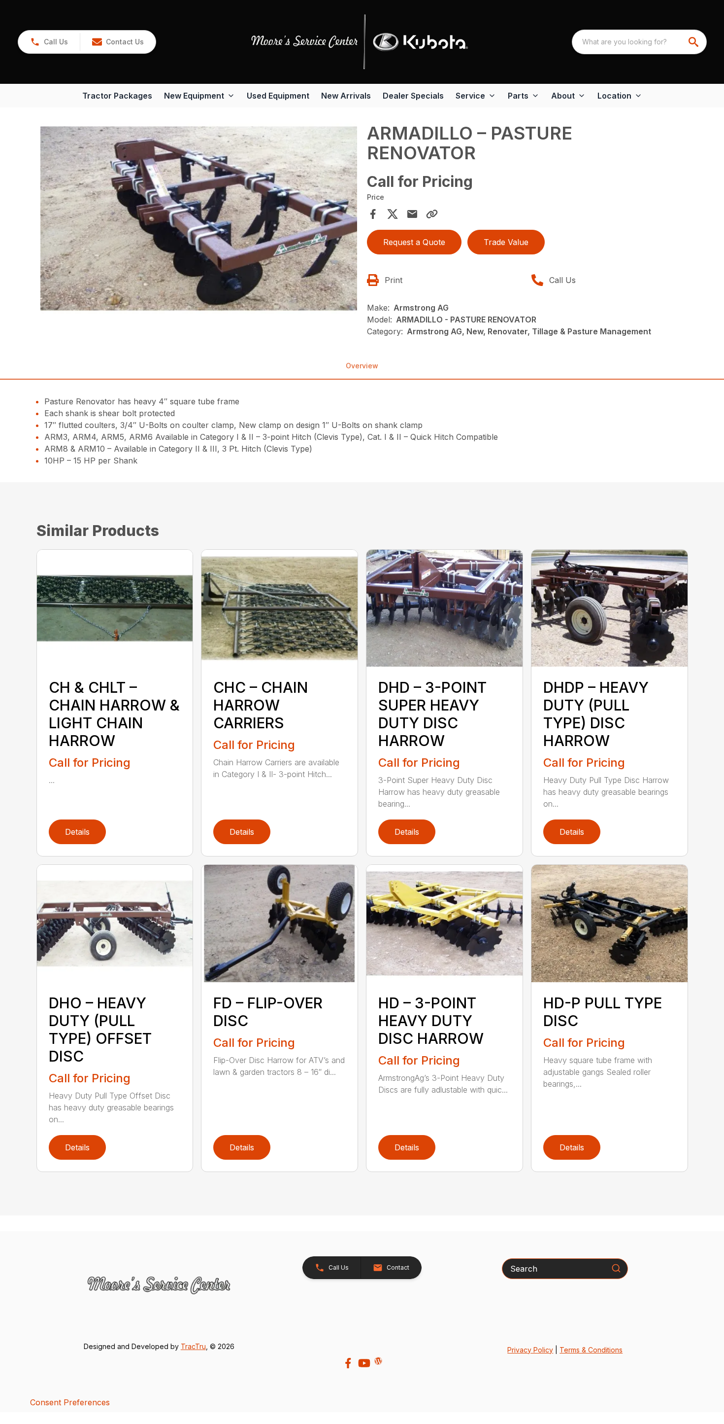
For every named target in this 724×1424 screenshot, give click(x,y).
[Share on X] (392, 214)
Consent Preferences (70, 1402)
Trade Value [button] (506, 242)
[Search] (616, 1268)
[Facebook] (348, 1363)
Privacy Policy (530, 1350)
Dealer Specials (413, 96)
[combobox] (639, 42)
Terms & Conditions (591, 1350)
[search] (694, 42)
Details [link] (77, 832)
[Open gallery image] (199, 218)
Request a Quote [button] (414, 242)
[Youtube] (364, 1363)
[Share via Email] (412, 214)
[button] (49, 42)
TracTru (193, 1346)
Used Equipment (278, 96)
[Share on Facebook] (373, 214)
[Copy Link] (432, 214)
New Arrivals (346, 96)
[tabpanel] (199, 220)
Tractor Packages (117, 96)
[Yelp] (378, 1361)
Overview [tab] (362, 365)
